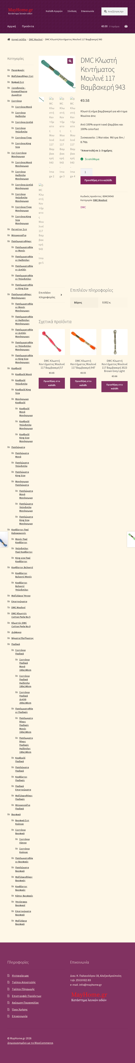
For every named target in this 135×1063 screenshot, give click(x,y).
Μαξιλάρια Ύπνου (20, 595)
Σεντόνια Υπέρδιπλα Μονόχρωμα (21, 198)
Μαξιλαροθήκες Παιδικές (24, 797)
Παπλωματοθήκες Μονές (24, 249)
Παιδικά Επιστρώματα (23, 788)
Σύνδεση (72, 11)
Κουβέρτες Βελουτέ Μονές (23, 575)
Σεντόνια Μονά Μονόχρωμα (23, 164)
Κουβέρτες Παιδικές (21, 778)
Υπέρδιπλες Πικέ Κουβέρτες (24, 550)
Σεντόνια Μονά (23, 106)
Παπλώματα (18, 447)
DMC (83, 207)
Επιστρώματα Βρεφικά (23, 913)
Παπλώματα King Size (22, 473)
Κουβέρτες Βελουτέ (22, 567)
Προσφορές (17, 70)
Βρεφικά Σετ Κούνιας (22, 822)
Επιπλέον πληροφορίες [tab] (47, 295)
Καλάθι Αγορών (54, 11)
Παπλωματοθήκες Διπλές (24, 267)
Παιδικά (15, 644)
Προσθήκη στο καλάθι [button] (52, 383)
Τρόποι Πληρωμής (23, 989)
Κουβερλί (16, 368)
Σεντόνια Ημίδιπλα (20, 114)
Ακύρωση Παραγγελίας (25, 1002)
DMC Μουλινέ (36, 39)
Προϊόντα (28, 26)
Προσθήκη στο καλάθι (98, 180)
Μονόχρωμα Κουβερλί (21, 400)
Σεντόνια (16, 100)
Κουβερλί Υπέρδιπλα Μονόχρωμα (26, 425)
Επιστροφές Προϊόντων (26, 996)
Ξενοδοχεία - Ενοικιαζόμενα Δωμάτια (19, 91)
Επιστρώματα (19, 601)
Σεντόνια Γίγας (23, 137)
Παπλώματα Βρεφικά (22, 869)
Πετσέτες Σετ (19, 229)
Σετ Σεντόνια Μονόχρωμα (18, 154)
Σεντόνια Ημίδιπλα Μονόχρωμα (21, 175)
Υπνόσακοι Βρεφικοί (21, 903)
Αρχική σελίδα (18, 39)
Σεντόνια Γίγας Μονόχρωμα (23, 208)
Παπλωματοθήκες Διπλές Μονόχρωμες (24, 333)
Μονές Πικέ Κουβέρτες (21, 540)
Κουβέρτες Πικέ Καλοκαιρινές (20, 531)
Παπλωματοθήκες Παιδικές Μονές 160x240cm (26, 725)
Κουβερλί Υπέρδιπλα (21, 382)
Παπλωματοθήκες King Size (24, 286)
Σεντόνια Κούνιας (24, 850)
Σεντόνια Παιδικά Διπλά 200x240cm (25, 697)
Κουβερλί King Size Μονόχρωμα (26, 438)
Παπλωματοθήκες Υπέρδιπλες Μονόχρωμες (24, 346)
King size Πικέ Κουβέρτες (22, 559)
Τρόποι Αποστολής (24, 982)
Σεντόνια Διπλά (24, 122)
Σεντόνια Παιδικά (20, 652)
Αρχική (11, 26)
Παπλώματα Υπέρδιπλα (22, 464)
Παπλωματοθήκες (21, 241)
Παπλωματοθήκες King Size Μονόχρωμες (24, 359)
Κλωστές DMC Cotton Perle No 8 (20, 624)
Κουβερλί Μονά (23, 374)
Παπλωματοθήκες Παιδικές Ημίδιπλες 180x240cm (26, 744)
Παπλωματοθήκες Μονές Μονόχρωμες (24, 307)
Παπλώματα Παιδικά (22, 769)
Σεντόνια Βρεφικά (20, 831)
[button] (70, 61)
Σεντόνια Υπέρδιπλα (21, 130)
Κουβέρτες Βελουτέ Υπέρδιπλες (21, 586)
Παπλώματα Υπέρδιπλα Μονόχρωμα (26, 507)
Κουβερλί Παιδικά (20, 759)
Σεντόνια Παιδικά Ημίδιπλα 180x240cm (25, 681)
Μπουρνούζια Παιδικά (22, 806)
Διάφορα (16, 632)
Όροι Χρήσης (20, 1009)
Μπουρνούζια (18, 235)
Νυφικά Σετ (17, 82)
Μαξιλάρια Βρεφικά (21, 922)
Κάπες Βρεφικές (24, 895)
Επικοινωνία (87, 11)
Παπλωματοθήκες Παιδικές (24, 710)
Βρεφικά (16, 814)
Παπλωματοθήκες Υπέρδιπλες (24, 277)
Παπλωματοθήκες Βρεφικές (24, 860)
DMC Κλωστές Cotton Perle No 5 (20, 615)
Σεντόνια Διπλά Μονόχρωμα (24, 186)
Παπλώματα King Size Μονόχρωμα (26, 520)
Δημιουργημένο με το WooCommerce (30, 1043)
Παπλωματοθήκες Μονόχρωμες (21, 296)
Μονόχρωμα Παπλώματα (22, 483)
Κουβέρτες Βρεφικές (21, 888)
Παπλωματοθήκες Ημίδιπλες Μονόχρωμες (24, 320)
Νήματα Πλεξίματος (22, 638)
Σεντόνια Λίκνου (24, 841)
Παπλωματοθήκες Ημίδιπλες (24, 258)
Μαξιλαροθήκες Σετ (22, 76)
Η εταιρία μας (20, 975)
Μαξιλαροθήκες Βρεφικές (24, 878)
